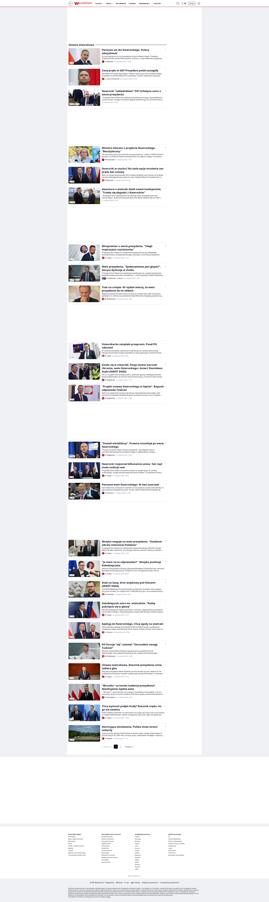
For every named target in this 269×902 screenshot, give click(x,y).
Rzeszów (137, 867)
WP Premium (121, 4)
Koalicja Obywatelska (174, 839)
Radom (137, 862)
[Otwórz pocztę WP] (177, 3)
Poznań (137, 850)
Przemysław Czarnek (108, 841)
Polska (98, 4)
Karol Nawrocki (106, 862)
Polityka (157, 4)
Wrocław (137, 841)
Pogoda (132, 4)
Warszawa (138, 839)
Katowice (137, 864)
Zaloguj (191, 3)
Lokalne (137, 837)
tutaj (108, 897)
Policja (70, 843)
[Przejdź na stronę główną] (71, 5)
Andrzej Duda (105, 846)
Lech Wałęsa (105, 860)
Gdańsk (137, 853)
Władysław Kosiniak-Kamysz (110, 857)
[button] (183, 3)
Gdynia (137, 860)
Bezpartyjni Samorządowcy (176, 855)
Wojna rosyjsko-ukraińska (75, 839)
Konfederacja (172, 846)
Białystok (137, 857)
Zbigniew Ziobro (106, 843)
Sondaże (70, 850)
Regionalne (144, 4)
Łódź (136, 846)
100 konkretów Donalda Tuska (77, 855)
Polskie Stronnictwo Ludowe (176, 843)
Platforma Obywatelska (175, 841)
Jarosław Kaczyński (107, 837)
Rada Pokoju (71, 841)
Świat (108, 4)
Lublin (136, 869)
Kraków (137, 843)
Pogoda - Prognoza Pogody (76, 846)
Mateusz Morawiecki (108, 839)
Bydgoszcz (138, 855)
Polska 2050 (171, 853)
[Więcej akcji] (165, 49)
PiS (169, 837)
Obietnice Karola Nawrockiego (77, 853)
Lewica (170, 848)
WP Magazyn (72, 837)
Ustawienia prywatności (169, 882)
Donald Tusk (105, 848)
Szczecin (137, 848)
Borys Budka (105, 853)
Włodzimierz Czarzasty (108, 855)
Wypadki (70, 848)
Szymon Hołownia (107, 850)
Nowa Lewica (172, 850)
